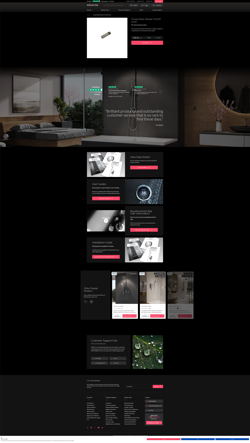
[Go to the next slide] (91, 302)
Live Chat (151, 410)
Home (88, 15)
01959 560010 (159, 1)
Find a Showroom (128, 405)
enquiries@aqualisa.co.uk (155, 406)
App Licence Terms (110, 415)
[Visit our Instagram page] (91, 427)
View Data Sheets (142, 167)
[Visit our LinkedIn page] (102, 427)
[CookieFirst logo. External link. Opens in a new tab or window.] (1, 437)
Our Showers (90, 403)
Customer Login (110, 422)
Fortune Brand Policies (130, 422)
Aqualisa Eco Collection (93, 415)
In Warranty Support (111, 405)
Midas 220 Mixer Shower (174, 306)
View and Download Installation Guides (104, 257)
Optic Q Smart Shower (118, 306)
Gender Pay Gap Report (130, 419)
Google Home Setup (129, 413)
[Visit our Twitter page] (95, 428)
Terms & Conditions (111, 413)
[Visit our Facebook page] (88, 427)
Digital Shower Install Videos (113, 424)
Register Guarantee (131, 1)
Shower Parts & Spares (92, 413)
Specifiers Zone (149, 1)
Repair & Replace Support (112, 407)
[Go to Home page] (92, 5)
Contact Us (108, 403)
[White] (181, 308)
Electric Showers (91, 407)
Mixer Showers (91, 409)
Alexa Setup (127, 415)
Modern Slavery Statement (131, 409)
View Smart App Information (142, 230)
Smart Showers (91, 405)
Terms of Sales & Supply (112, 417)
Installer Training (128, 407)
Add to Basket (145, 42)
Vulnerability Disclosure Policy (132, 417)
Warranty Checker (129, 403)
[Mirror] (149, 308)
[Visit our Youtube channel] (98, 428)
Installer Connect (140, 1)
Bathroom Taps (91, 411)
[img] (107, 38)
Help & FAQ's (109, 411)
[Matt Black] (177, 308)
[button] (157, 5)
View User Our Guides (104, 198)
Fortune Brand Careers (130, 424)
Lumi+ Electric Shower (146, 306)
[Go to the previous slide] (86, 302)
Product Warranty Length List (93, 418)
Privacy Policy (109, 419)
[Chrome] (121, 308)
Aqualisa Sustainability (130, 411)
